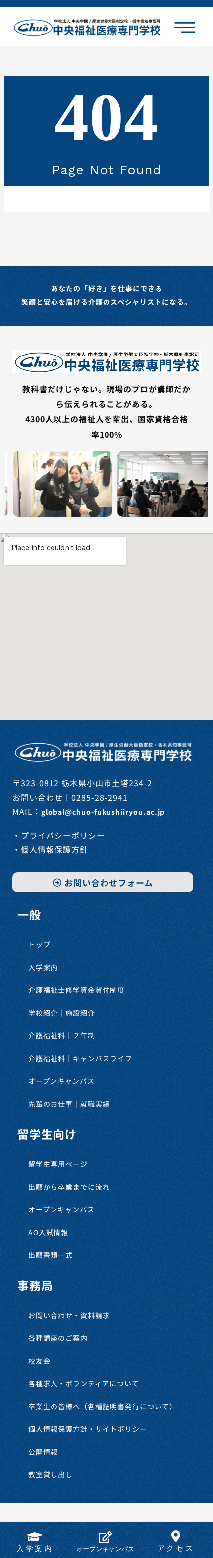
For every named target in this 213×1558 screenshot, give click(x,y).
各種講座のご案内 (58, 1338)
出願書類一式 (50, 1255)
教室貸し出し (50, 1474)
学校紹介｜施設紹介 (61, 1013)
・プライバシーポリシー (58, 835)
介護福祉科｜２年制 (61, 1035)
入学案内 (43, 967)
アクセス (176, 1548)
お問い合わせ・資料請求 (69, 1315)
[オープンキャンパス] (105, 1537)
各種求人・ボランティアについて (83, 1383)
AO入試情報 (48, 1232)
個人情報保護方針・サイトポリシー (87, 1429)
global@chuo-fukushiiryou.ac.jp (103, 812)
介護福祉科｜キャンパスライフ (80, 1058)
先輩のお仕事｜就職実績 (69, 1104)
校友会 (39, 1361)
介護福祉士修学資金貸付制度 (76, 990)
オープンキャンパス (61, 1081)
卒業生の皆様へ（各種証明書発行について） (102, 1406)
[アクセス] (176, 1536)
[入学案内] (35, 1537)
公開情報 (43, 1452)
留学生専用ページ (58, 1164)
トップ (39, 944)
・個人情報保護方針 (50, 849)
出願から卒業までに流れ (69, 1187)
